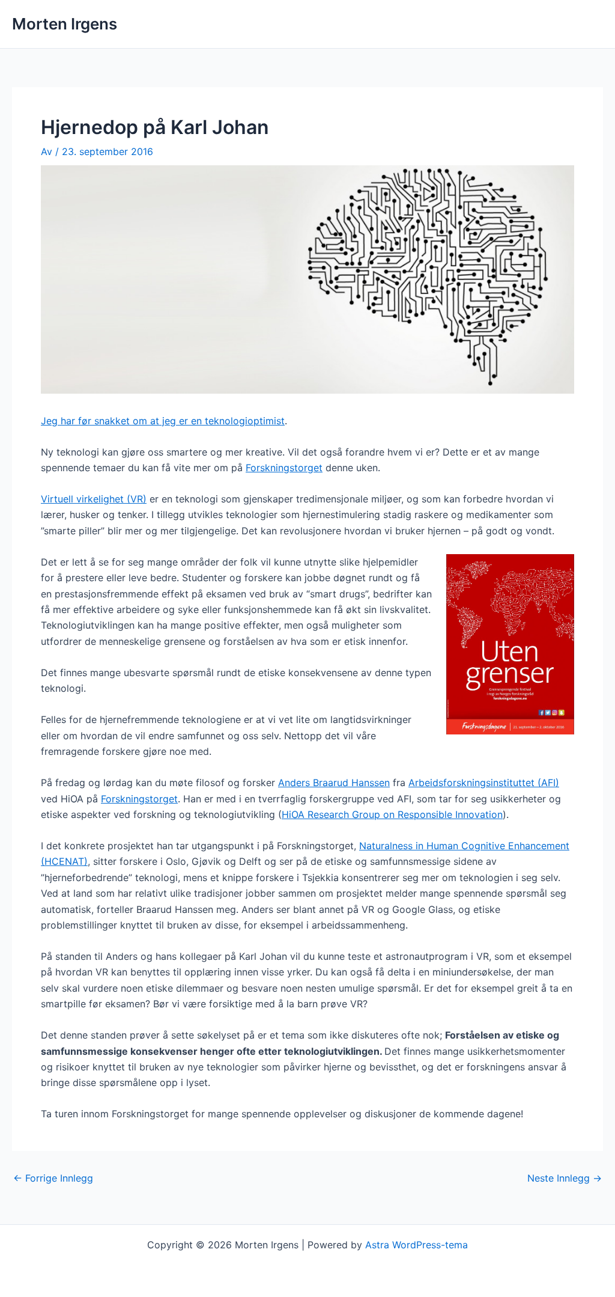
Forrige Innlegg (53, 1178)
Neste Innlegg (564, 1178)
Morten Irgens (64, 23)
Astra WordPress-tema (416, 1245)
